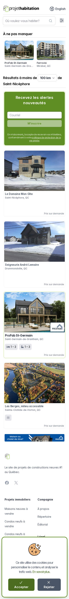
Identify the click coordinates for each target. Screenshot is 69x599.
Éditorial (43, 524)
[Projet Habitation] (21, 9)
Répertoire (44, 516)
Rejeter (49, 587)
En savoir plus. (41, 572)
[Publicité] (34, 438)
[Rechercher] (51, 21)
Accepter (21, 587)
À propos (43, 508)
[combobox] (29, 21)
